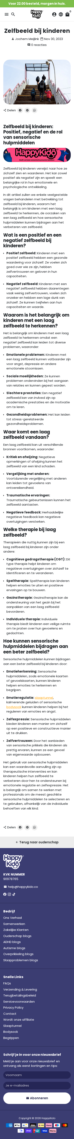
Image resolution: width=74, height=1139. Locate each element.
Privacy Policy (13, 1007)
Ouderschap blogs (17, 936)
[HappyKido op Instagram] (9, 894)
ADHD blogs (12, 942)
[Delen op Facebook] (20, 110)
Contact (9, 1013)
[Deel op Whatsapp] (34, 110)
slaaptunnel (44, 697)
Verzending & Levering (20, 989)
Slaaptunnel (12, 1026)
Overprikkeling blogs (18, 954)
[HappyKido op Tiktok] (13, 894)
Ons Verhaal (12, 918)
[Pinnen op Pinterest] (27, 110)
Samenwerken (14, 924)
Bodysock (10, 1032)
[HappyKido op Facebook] (4, 894)
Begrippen (11, 1038)
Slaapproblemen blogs (20, 960)
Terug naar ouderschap (37, 842)
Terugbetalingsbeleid (19, 995)
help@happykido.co (21, 887)
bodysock (13, 707)
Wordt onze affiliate (18, 1019)
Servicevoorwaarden (19, 1001)
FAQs (7, 983)
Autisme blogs (14, 948)
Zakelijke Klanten (16, 930)
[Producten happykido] (37, 161)
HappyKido (48, 1118)
